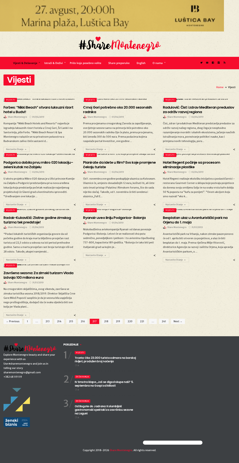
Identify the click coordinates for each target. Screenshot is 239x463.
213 (47, 321)
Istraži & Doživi (53, 63)
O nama (158, 63)
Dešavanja (82, 377)
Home (219, 87)
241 (164, 321)
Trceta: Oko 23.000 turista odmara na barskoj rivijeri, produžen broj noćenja (105, 360)
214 (59, 321)
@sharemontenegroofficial (158, 442)
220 (130, 321)
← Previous (12, 321)
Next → (178, 321)
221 (142, 321)
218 (106, 321)
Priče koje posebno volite (85, 63)
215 (71, 321)
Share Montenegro (121, 450)
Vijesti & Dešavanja (25, 63)
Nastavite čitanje (14, 149)
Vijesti (10, 100)
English (141, 63)
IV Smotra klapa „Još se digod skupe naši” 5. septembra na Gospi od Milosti (104, 384)
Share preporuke (119, 63)
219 (118, 321)
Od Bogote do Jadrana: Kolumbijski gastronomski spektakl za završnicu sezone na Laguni (104, 410)
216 (83, 321)
